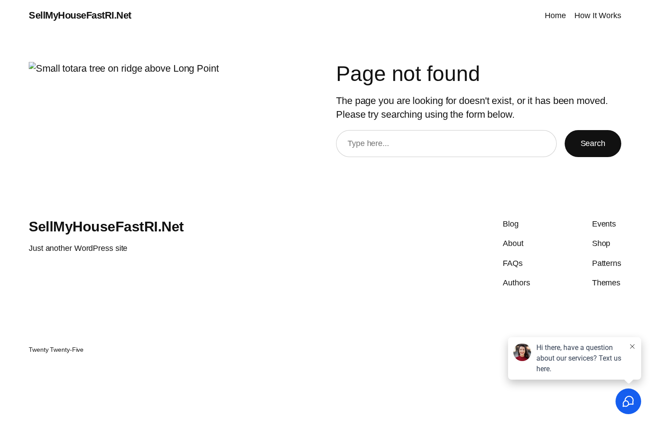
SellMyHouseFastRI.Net (80, 15)
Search (593, 143)
